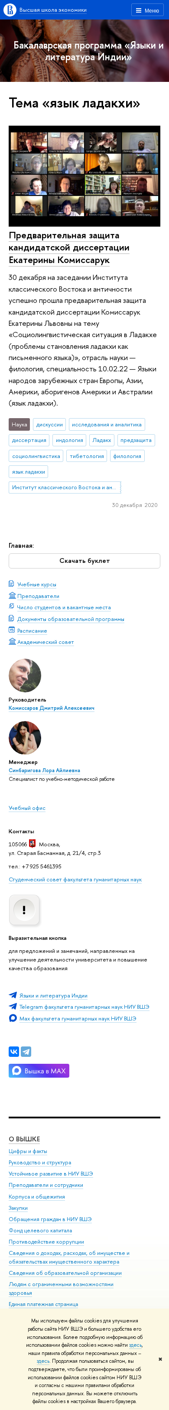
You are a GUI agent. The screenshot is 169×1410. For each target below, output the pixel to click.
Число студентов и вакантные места (64, 607)
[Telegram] (26, 1051)
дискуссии (49, 424)
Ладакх (101, 440)
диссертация (29, 440)
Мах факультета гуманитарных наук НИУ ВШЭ (78, 1018)
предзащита (136, 440)
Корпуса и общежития (37, 1196)
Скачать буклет (84, 560)
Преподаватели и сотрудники (46, 1185)
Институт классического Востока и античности (66, 487)
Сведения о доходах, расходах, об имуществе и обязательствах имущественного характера (69, 1257)
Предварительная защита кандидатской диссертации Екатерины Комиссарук (69, 247)
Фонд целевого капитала (40, 1230)
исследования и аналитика (107, 424)
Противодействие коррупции (46, 1241)
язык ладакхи (28, 471)
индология (69, 440)
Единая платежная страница (43, 1304)
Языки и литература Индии (54, 995)
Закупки (18, 1208)
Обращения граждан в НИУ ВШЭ (50, 1219)
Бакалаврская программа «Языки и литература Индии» (88, 50)
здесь (135, 1345)
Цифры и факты (28, 1151)
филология (127, 456)
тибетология (87, 456)
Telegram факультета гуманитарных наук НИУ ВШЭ (85, 1006)
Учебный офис (27, 808)
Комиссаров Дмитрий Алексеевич (51, 708)
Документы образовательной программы (70, 619)
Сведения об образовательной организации (65, 1273)
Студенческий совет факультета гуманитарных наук (75, 879)
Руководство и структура (40, 1162)
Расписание (32, 630)
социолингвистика (36, 456)
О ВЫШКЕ (24, 1139)
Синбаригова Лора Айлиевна (44, 770)
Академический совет (45, 642)
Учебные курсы (36, 584)
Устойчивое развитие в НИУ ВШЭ (51, 1173)
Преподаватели (38, 596)
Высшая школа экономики (53, 9)
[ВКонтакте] (14, 1051)
